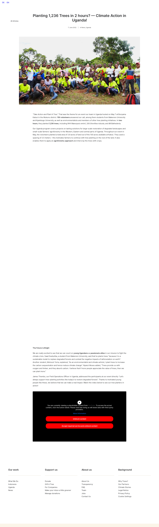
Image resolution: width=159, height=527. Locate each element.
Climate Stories (124, 487)
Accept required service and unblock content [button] (79, 426)
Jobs (84, 493)
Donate (48, 481)
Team (84, 490)
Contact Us (86, 496)
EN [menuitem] (8, 2)
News (83, 27)
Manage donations (52, 493)
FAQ (83, 487)
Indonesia (12, 484)
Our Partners (123, 484)
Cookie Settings (124, 496)
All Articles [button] (14, 21)
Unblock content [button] (79, 419)
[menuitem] (3, 2)
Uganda (88, 27)
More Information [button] (79, 413)
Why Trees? (49, 12)
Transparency (87, 484)
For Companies (78, 12)
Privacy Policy (124, 493)
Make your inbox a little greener (58, 490)
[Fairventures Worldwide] (14, 12)
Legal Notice (123, 490)
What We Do (63, 12)
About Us (92, 12)
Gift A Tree (104, 12)
